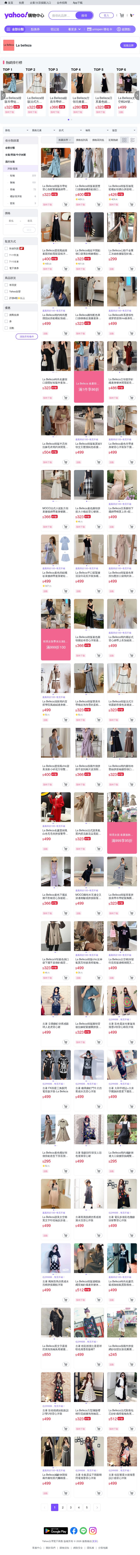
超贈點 (126, 29)
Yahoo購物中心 (24, 15)
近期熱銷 (113, 140)
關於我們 (50, 1547)
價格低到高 (82, 140)
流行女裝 (10, 161)
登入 (106, 15)
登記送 (54, 29)
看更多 (72, 29)
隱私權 (90, 1547)
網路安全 (78, 1547)
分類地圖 (103, 1547)
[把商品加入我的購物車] (65, 204)
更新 (94, 1541)
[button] (3, 95)
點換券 (35, 29)
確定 (29, 229)
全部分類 (10, 147)
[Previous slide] (43, 162)
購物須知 (64, 1547)
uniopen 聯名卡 (102, 29)
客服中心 (37, 1547)
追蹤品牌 (128, 45)
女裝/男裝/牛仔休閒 (15, 154)
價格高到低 (98, 140)
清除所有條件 (27, 336)
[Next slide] (68, 162)
